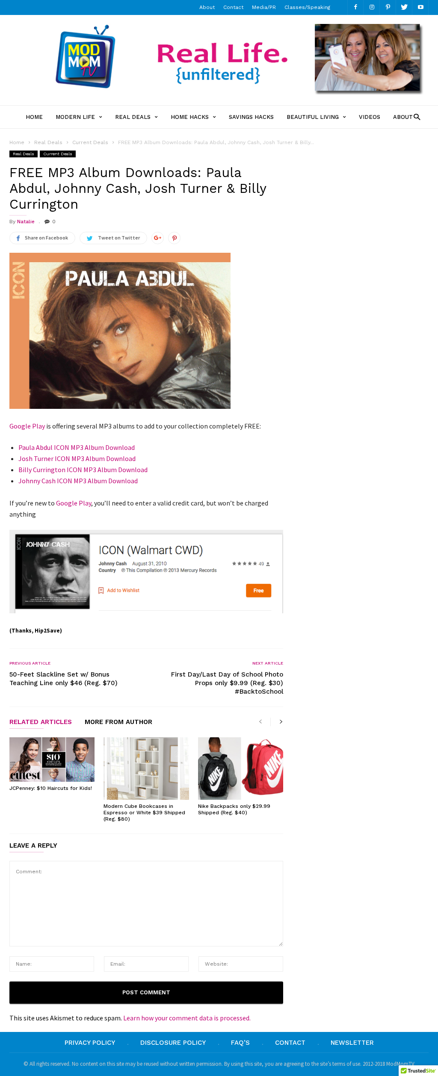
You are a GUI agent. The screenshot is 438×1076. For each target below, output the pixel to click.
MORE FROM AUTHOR (118, 722)
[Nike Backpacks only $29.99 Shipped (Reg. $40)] (240, 768)
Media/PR (264, 7)
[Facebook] (355, 7)
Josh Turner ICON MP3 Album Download (77, 458)
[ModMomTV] (219, 92)
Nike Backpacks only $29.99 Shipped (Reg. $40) (234, 809)
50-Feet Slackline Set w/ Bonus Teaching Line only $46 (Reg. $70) (63, 679)
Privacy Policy (90, 1042)
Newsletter (352, 1042)
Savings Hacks (251, 117)
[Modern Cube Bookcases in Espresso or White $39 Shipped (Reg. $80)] (146, 768)
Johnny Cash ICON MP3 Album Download (78, 480)
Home (34, 117)
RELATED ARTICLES (40, 722)
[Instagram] (372, 7)
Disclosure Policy (173, 1042)
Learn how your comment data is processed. (187, 1018)
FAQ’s (240, 1042)
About (207, 7)
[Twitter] (404, 7)
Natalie (26, 222)
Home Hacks (190, 117)
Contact (233, 7)
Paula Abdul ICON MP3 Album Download (76, 447)
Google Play (27, 426)
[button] (415, 116)
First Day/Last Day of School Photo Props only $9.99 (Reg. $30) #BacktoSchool (227, 683)
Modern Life (75, 117)
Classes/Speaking (307, 7)
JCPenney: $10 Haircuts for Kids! (50, 788)
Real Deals (133, 117)
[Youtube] (420, 7)
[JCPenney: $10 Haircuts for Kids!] (52, 759)
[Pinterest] (388, 7)
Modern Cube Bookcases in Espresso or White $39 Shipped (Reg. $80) (144, 812)
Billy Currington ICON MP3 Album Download (83, 469)
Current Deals (57, 153)
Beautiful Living (313, 117)
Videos (369, 117)
